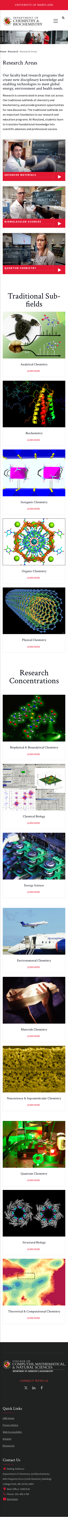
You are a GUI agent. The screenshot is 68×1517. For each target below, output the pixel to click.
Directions (12, 1499)
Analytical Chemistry (34, 364)
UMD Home (8, 1418)
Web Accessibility (12, 1432)
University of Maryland (34, 5)
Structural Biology (34, 1242)
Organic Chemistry (34, 571)
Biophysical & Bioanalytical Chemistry (34, 747)
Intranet (7, 1438)
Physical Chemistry (34, 640)
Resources (9, 1445)
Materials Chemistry (34, 1029)
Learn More (33, 371)
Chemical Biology (34, 816)
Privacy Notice (10, 1425)
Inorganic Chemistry (34, 502)
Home (3, 51)
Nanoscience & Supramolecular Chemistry (34, 1098)
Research (13, 51)
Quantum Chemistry (34, 1174)
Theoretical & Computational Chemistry (34, 1311)
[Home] (23, 21)
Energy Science (34, 885)
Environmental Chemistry (34, 960)
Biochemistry (34, 433)
